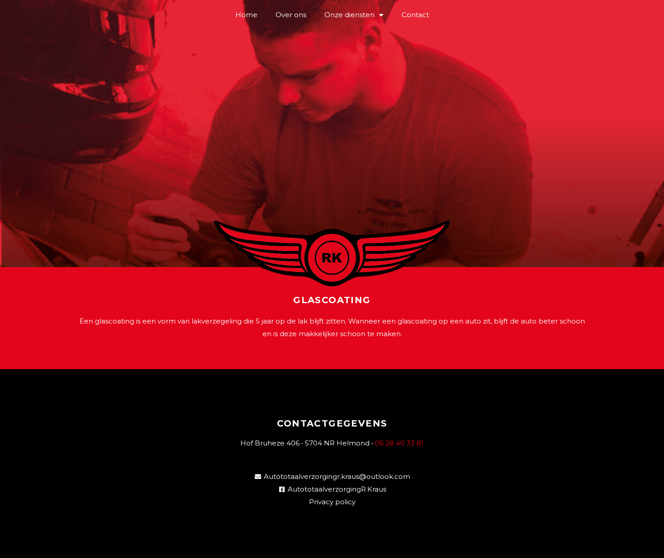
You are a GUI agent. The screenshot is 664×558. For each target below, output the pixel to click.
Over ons (291, 14)
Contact (415, 14)
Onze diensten (349, 14)
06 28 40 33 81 (399, 443)
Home (246, 14)
